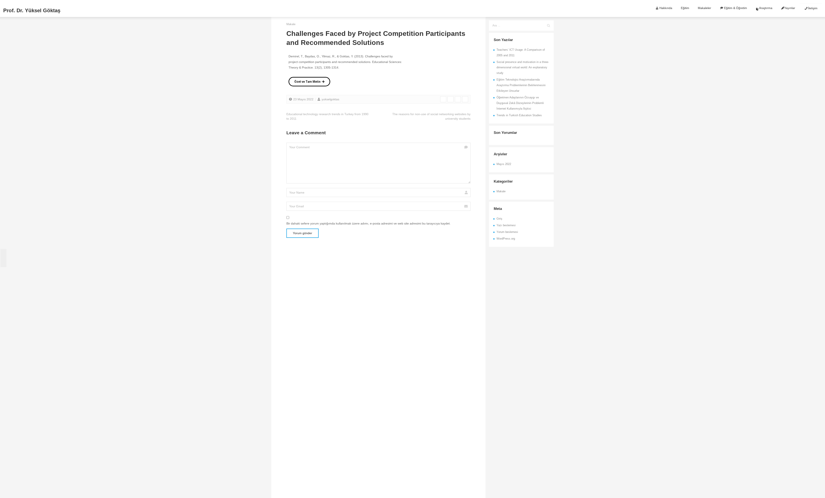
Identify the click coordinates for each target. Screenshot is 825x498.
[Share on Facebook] (443, 99)
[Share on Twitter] (451, 99)
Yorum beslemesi (507, 232)
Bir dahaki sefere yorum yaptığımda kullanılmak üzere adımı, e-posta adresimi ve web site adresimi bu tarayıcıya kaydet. (368, 223)
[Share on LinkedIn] (458, 99)
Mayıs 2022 (504, 164)
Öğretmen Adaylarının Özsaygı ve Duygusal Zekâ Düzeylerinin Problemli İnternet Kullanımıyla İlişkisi (520, 103)
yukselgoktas (330, 99)
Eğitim (685, 8)
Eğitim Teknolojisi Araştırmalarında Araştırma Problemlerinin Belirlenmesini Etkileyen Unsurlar (521, 85)
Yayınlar (789, 8)
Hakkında (665, 8)
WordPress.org (506, 238)
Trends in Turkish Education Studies (519, 115)
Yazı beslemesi (506, 225)
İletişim (812, 8)
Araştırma (765, 8)
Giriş (499, 218)
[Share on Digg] (465, 99)
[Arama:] (521, 25)
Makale (290, 24)
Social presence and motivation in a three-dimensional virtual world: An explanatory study (523, 68)
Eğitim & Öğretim (735, 8)
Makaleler (704, 8)
